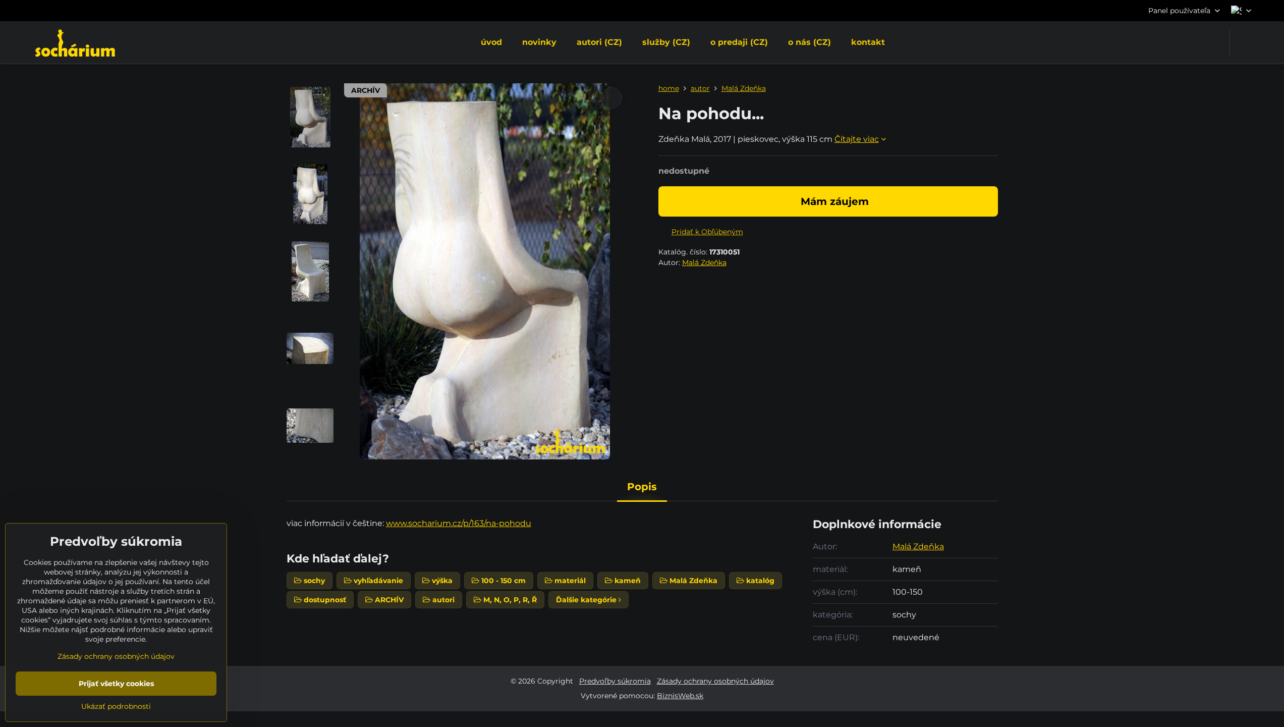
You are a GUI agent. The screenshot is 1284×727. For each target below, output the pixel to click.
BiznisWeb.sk (680, 695)
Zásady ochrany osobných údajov (715, 681)
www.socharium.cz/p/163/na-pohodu (458, 523)
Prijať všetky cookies (116, 683)
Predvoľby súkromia (615, 681)
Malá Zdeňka (704, 262)
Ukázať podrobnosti (116, 706)
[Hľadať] (1244, 43)
